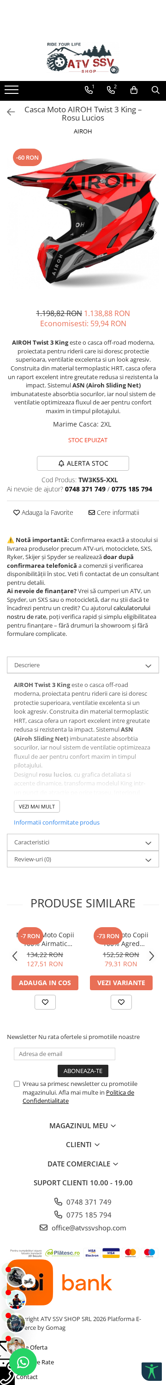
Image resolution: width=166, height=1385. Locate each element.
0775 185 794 (88, 1214)
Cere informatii (117, 512)
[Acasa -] (83, 58)
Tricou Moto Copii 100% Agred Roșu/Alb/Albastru (121, 939)
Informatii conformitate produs (57, 822)
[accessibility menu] (152, 1372)
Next (151, 232)
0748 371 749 (88, 1201)
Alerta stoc (87, 463)
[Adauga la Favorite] (45, 1002)
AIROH (83, 131)
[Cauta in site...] (155, 90)
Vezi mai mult (37, 806)
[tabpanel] (83, 223)
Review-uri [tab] (32, 859)
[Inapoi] (7, 112)
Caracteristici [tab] (31, 842)
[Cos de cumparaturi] (134, 90)
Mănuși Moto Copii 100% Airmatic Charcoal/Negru (45, 939)
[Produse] (13, 92)
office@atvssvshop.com (88, 1227)
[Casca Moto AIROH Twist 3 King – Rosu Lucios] (83, 223)
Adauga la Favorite (46, 512)
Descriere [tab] (27, 665)
